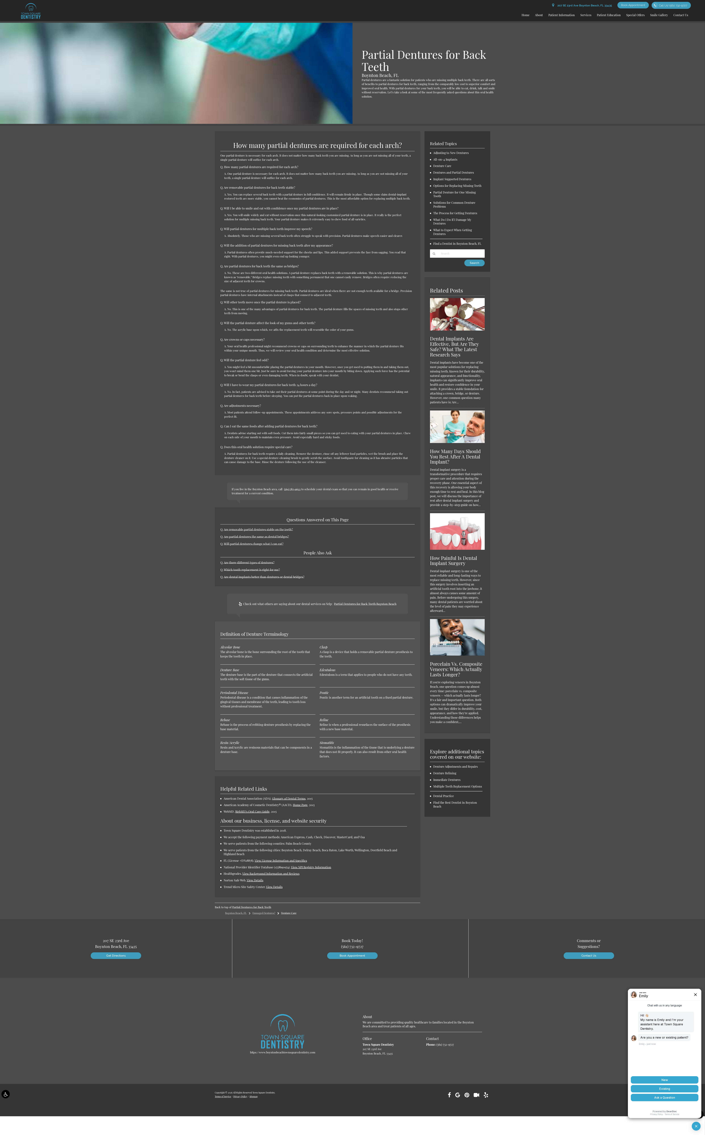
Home (525, 15)
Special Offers (635, 15)
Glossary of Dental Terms (289, 798)
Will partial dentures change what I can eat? (253, 544)
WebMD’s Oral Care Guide (252, 811)
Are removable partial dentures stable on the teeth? (258, 529)
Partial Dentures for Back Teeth (251, 907)
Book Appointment (633, 5)
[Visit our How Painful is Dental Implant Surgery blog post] (457, 549)
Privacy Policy (240, 1096)
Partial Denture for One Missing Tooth (454, 194)
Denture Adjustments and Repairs (455, 766)
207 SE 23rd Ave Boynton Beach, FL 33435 (584, 5)
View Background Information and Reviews (270, 874)
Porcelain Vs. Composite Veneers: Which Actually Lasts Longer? (456, 669)
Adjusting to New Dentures (451, 153)
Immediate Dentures (446, 780)
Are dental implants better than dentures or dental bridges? (264, 577)
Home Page (300, 805)
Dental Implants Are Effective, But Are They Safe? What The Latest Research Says (454, 346)
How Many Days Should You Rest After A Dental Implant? (455, 456)
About (539, 15)
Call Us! (673, 5)
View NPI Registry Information (311, 867)
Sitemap (254, 1096)
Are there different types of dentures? (249, 562)
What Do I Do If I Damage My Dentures (452, 221)
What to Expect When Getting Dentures (452, 232)
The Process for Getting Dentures (455, 213)
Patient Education (609, 15)
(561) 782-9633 (292, 489)
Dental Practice (443, 796)
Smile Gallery (659, 15)
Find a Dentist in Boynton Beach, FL (457, 243)
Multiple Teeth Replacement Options (457, 786)
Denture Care (442, 166)
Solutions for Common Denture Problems (454, 204)
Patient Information (561, 15)
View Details (255, 880)
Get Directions (116, 955)
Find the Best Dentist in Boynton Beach (455, 804)
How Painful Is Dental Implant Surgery (453, 560)
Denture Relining (444, 773)
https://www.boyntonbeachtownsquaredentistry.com (282, 1052)
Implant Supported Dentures (452, 179)
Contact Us (680, 15)
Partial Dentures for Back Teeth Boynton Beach (365, 604)
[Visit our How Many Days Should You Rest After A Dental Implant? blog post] (457, 442)
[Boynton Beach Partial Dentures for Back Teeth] (176, 123)
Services (585, 15)
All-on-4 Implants (445, 159)
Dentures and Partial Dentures (453, 172)
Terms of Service (223, 1096)
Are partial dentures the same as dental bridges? (256, 537)
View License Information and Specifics (281, 861)
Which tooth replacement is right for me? (252, 570)
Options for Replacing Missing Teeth (457, 186)
